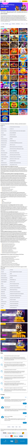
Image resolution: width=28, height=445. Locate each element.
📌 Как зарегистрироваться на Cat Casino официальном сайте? (13, 362)
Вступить (4, 319)
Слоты (10, 23)
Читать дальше (10, 319)
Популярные (6, 23)
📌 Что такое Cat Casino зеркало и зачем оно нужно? (12, 355)
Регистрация (25, 1)
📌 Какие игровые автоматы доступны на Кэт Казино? (12, 381)
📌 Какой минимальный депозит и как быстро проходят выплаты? (13, 375)
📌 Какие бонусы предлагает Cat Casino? (10, 369)
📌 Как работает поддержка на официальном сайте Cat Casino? (13, 387)
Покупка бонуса (18, 23)
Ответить (25, 403)
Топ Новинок (13, 23)
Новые (3, 23)
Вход (20, 1)
